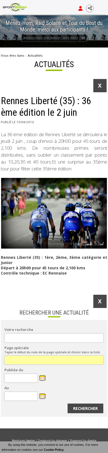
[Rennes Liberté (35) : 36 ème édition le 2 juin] (54, 213)
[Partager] (89, 8)
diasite (91, 441)
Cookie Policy (54, 449)
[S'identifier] (80, 9)
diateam (61, 441)
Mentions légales (23, 441)
